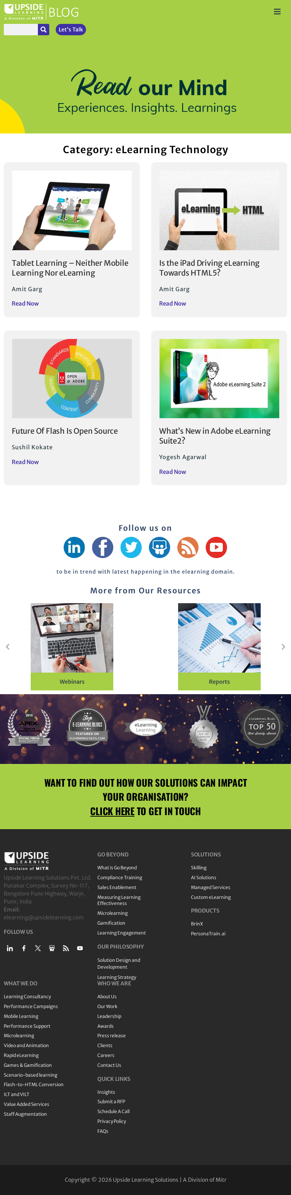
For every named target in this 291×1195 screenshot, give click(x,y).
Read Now (25, 303)
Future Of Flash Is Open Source (65, 431)
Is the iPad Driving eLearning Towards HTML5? (209, 268)
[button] (7, 647)
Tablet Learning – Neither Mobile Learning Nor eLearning (70, 268)
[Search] (43, 29)
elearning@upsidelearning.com (44, 917)
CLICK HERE (112, 811)
